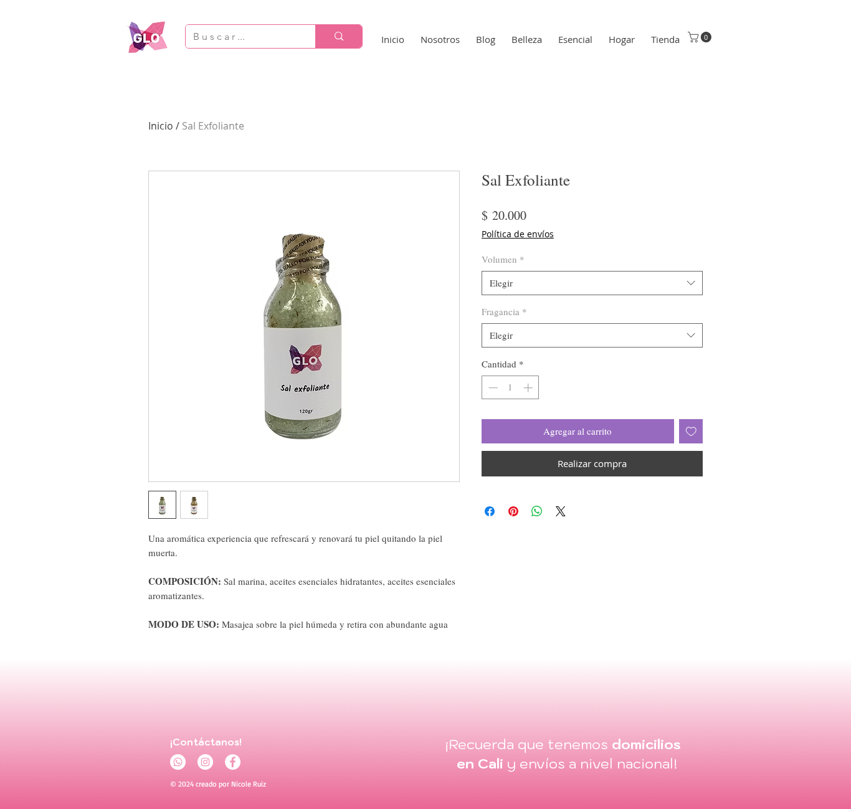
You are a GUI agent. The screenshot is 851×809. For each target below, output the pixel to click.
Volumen (503, 259)
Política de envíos (518, 234)
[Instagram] (205, 762)
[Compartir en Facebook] (489, 511)
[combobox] (592, 283)
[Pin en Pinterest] (513, 511)
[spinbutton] (510, 387)
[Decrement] (491, 387)
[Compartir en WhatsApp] (537, 511)
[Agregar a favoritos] (691, 431)
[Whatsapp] (178, 762)
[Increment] (529, 387)
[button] (701, 37)
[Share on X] (560, 511)
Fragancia (504, 311)
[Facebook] (232, 762)
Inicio (160, 126)
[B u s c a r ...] (338, 36)
